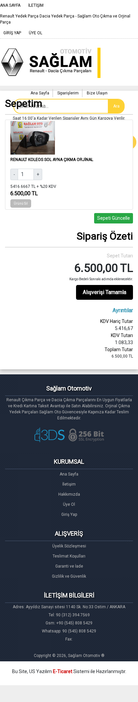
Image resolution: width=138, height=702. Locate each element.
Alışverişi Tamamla (104, 292)
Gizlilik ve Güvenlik (69, 576)
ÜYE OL (35, 33)
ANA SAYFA (10, 5)
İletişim (69, 484)
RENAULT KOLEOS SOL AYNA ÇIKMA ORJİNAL (51, 159)
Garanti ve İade (69, 566)
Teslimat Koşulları (69, 556)
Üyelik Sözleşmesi (69, 546)
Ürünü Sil (21, 203)
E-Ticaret (62, 671)
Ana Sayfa (69, 474)
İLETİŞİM (36, 5)
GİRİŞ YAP (12, 33)
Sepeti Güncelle (113, 218)
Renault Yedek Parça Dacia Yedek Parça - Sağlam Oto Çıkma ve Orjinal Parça (65, 19)
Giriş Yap (69, 514)
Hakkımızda (69, 494)
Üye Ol (69, 504)
